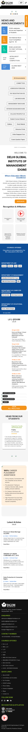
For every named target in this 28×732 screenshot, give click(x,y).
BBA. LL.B (5, 647)
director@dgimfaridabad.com (9, 627)
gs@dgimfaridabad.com (7, 624)
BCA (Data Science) (17, 295)
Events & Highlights (8, 688)
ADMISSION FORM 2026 (17, 88)
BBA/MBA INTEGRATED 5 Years (10, 278)
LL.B (4, 649)
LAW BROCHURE (20, 98)
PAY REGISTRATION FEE (17, 93)
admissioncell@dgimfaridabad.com (10, 618)
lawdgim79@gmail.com (7, 629)
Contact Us (6, 694)
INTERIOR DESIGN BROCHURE (15, 109)
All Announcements (19, 78)
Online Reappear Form (18, 134)
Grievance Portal (20, 129)
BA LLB (4, 266)
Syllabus (9, 124)
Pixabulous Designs (17, 728)
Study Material (21, 124)
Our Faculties (6, 680)
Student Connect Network (17, 119)
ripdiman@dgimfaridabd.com (9, 621)
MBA (18, 281)
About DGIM (6, 675)
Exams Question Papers (18, 139)
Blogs (4, 691)
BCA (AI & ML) (5, 295)
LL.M (4, 652)
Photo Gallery (6, 686)
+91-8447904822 (15, 636)
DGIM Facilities (7, 683)
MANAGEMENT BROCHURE (16, 103)
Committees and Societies (10, 678)
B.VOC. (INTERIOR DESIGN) (10, 668)
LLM (20, 266)
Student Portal (21, 2)
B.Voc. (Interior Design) (8, 308)
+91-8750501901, (6, 636)
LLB (16, 266)
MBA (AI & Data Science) (8, 281)
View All (14, 524)
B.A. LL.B (5, 644)
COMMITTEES (20, 83)
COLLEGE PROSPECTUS (17, 114)
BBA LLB (10, 266)
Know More (20, 201)
